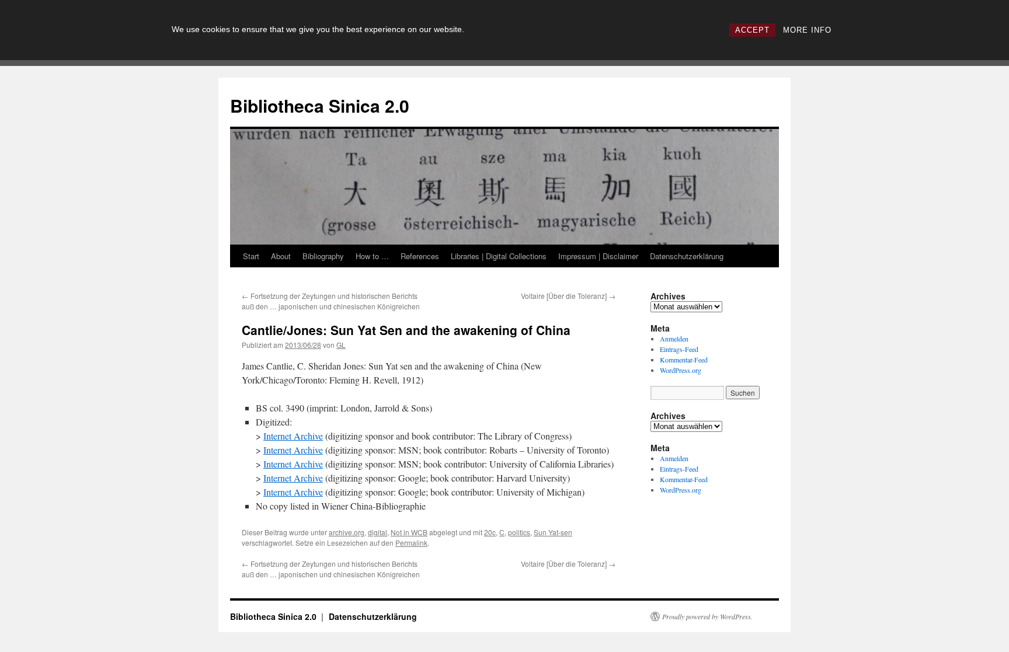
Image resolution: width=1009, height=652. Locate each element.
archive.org (346, 532)
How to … (372, 256)
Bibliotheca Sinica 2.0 (319, 105)
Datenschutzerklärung (686, 256)
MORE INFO (807, 30)
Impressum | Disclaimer (598, 256)
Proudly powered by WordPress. (707, 616)
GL (341, 345)
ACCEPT (752, 30)
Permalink (411, 543)
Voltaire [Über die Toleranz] (568, 296)
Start (251, 256)
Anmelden (674, 338)
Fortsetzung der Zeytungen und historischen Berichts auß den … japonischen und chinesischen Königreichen (331, 301)
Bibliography (323, 256)
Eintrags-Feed (679, 349)
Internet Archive (293, 436)
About (281, 256)
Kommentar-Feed (684, 359)
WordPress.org (680, 370)
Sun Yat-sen (553, 532)
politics (519, 532)
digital (377, 532)
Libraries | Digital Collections (499, 256)
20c (490, 532)
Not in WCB (409, 532)
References (420, 256)
